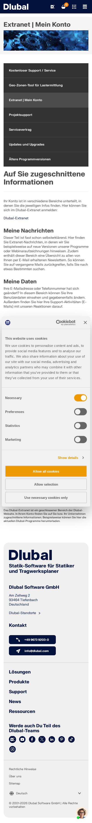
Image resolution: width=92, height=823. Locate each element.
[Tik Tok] (71, 739)
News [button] (15, 701)
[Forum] (12, 739)
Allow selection (46, 484)
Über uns (15, 776)
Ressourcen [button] (22, 711)
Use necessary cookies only (46, 497)
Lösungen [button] (20, 672)
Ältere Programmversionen (30, 159)
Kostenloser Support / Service (32, 70)
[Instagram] (12, 749)
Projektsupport (20, 115)
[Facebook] (32, 739)
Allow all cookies (46, 471)
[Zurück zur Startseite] (16, 7)
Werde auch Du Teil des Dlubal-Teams (34, 728)
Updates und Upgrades (26, 144)
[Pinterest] (61, 739)
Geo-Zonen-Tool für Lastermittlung (36, 85)
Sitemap (14, 783)
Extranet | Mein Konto (25, 100)
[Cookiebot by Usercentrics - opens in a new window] (56, 323)
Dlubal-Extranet (16, 218)
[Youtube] (22, 739)
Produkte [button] (19, 682)
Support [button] (18, 691)
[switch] (80, 411)
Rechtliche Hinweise (22, 769)
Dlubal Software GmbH (34, 587)
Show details (68, 458)
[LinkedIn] (51, 739)
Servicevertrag (20, 130)
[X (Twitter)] (42, 739)
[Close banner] (85, 322)
